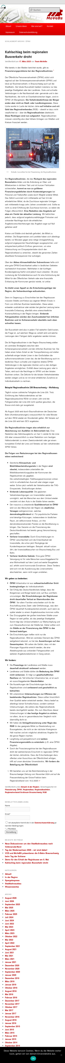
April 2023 (9, 930)
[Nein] (61, 1054)
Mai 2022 (9, 939)
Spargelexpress (12, 880)
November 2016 (12, 1016)
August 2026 (10, 897)
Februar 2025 (11, 914)
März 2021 (9, 958)
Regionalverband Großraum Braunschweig (23, 792)
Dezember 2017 (12, 1000)
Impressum (10, 32)
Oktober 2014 (11, 1042)
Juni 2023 (9, 923)
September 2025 (12, 904)
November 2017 (12, 1003)
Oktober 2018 (11, 987)
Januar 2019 (10, 984)
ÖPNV (19, 789)
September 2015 (12, 1026)
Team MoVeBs (41, 61)
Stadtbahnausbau (13, 883)
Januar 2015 (10, 1039)
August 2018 (10, 991)
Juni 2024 (9, 920)
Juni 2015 (9, 1029)
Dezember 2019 (12, 978)
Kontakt (50, 26)
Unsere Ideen (21, 26)
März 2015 (9, 1032)
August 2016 (10, 1019)
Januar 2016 (10, 1023)
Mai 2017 (9, 1010)
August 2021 (10, 949)
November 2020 (12, 968)
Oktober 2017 (11, 1007)
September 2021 (12, 946)
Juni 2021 (9, 952)
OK (33, 1058)
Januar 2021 (10, 962)
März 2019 (9, 981)
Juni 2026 (9, 901)
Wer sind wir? (36, 26)
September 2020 (12, 971)
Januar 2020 (10, 975)
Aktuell (8, 26)
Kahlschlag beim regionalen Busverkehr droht (26, 54)
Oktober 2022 (11, 936)
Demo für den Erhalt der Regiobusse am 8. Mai (27, 859)
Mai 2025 (9, 907)
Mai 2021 (9, 955)
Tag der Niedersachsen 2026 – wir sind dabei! (26, 849)
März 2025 (9, 910)
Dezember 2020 (12, 965)
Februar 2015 (11, 1035)
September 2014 (12, 1045)
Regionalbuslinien (42, 789)
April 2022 (9, 942)
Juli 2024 (9, 917)
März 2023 (9, 933)
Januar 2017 (10, 1013)
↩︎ (39, 780)
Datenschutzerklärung (28, 32)
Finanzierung (10, 789)
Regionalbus (28, 789)
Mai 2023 (9, 926)
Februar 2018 (11, 997)
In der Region (33, 786)
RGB (45, 792)
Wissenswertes (12, 886)
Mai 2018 (9, 994)
